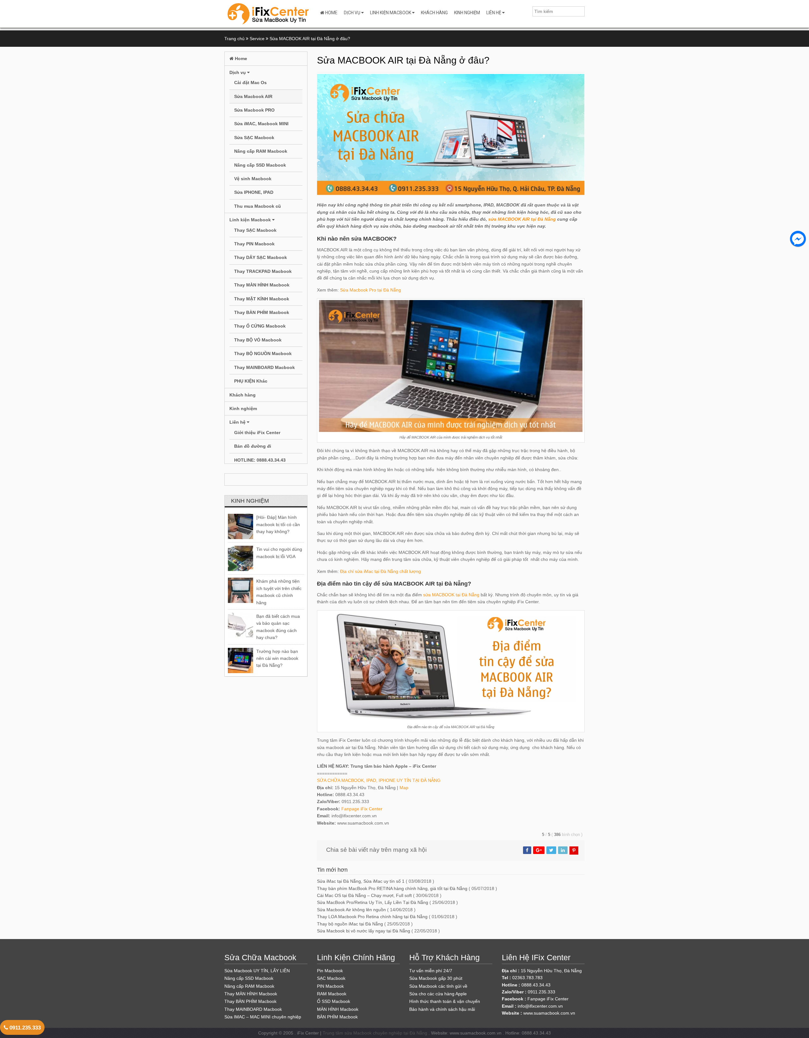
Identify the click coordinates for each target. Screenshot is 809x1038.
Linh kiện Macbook (391, 12)
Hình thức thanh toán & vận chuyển (444, 1001)
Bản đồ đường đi (252, 446)
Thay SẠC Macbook (255, 230)
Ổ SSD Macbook (333, 1001)
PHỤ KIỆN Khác (250, 381)
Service (257, 38)
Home (331, 12)
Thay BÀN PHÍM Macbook (261, 312)
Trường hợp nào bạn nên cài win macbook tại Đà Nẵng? (277, 658)
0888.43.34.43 (535, 984)
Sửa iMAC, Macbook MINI (261, 123)
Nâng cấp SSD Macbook (260, 165)
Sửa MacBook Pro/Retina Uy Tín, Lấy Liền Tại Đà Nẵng (372, 902)
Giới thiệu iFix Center (257, 432)
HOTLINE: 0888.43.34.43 (260, 460)
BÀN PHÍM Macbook (337, 1016)
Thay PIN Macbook (254, 243)
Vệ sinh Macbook (252, 178)
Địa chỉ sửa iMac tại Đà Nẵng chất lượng (380, 571)
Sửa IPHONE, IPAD (253, 192)
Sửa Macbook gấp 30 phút (435, 978)
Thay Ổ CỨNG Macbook (260, 326)
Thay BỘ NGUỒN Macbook (263, 353)
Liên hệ (494, 12)
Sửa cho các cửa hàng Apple (438, 993)
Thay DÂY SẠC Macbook (260, 257)
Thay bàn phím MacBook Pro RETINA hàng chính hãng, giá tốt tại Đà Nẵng (392, 888)
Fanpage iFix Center (361, 808)
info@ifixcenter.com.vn (540, 1006)
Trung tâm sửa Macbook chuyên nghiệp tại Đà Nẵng (375, 1032)
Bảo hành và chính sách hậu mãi (442, 1009)
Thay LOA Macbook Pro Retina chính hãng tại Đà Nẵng (372, 916)
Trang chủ (234, 38)
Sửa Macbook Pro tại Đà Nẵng (370, 289)
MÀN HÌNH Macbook (337, 1009)
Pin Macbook (330, 970)
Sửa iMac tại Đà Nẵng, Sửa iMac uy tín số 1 (360, 881)
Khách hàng (434, 12)
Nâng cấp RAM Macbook (260, 151)
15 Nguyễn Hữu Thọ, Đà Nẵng (551, 970)
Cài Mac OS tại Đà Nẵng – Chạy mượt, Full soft (364, 895)
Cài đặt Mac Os (250, 82)
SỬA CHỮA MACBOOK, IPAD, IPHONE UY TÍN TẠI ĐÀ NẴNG (379, 780)
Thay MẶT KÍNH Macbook (261, 298)
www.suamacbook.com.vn (549, 1013)
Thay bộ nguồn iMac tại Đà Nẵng (350, 923)
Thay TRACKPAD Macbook (263, 271)
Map (403, 787)
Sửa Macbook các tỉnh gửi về (438, 986)
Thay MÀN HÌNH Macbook (261, 284)
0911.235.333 (24, 1028)
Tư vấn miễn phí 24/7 (430, 970)
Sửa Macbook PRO (254, 110)
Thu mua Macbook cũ (257, 206)
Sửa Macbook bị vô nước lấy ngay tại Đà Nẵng (363, 930)
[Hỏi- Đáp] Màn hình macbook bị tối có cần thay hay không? (278, 524)
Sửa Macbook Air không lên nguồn (351, 909)
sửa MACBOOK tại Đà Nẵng (451, 594)
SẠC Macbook (331, 978)
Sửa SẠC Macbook (254, 137)
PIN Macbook (330, 986)
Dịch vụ (352, 12)
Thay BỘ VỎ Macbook (258, 339)
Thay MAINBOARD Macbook (264, 367)
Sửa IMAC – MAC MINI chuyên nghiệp (262, 1016)
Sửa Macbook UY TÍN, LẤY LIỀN (257, 970)
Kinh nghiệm (467, 12)
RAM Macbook (331, 993)
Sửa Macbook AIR (253, 96)
